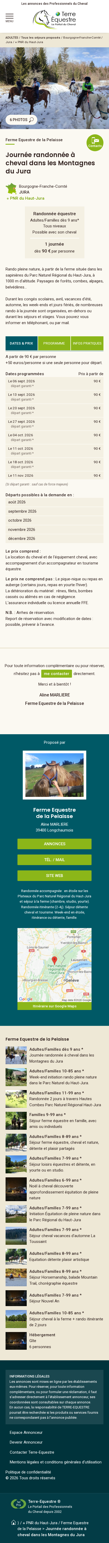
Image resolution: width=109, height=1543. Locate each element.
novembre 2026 (21, 529)
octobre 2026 (19, 520)
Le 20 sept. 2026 (21, 408)
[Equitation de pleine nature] (55, 1214)
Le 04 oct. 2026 (20, 435)
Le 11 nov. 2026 (20, 475)
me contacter (56, 673)
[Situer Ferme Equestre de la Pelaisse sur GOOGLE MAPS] (54, 965)
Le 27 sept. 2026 (21, 421)
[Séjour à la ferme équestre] (55, 1077)
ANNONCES (54, 844)
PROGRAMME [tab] (54, 343)
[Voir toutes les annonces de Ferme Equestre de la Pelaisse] (54, 775)
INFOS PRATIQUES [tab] (87, 343)
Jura (9, 42)
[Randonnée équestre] (55, 1055)
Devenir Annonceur (26, 1442)
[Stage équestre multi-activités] (55, 1257)
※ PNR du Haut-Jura (29, 42)
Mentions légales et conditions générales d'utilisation (56, 1462)
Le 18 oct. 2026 (20, 462)
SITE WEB (54, 875)
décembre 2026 (21, 538)
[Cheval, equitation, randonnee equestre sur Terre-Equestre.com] (54, 19)
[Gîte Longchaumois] (55, 1341)
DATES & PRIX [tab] (21, 343)
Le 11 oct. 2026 (20, 448)
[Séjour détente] (55, 1189)
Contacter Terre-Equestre (32, 1452)
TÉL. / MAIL (54, 859)
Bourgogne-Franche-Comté (82, 37)
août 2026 (17, 502)
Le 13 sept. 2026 (21, 394)
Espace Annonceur (26, 1432)
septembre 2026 (22, 511)
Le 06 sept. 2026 (21, 381)
